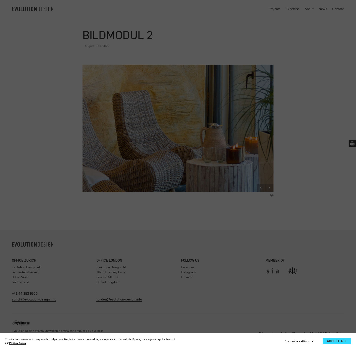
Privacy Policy (17, 343)
